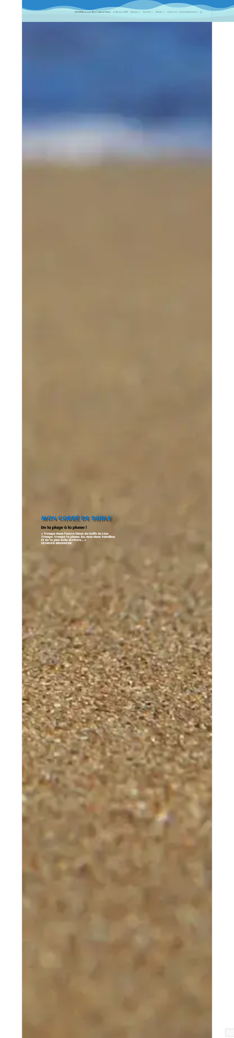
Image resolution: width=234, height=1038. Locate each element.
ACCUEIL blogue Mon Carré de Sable (93, 12)
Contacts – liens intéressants (181, 12)
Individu (134, 12)
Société (147, 12)
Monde (159, 12)
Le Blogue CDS (120, 12)
